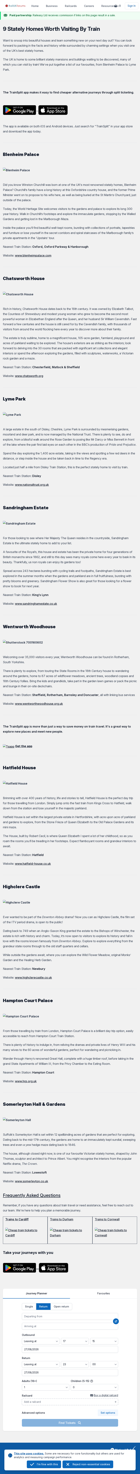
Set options (108, 1412)
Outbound (28, 1334)
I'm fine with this (47, 1464)
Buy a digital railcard (106, 1395)
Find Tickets (67, 1423)
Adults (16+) (29, 1381)
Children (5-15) (80, 1381)
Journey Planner (36, 1293)
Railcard (27, 1395)
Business (52, 5)
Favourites (103, 1293)
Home (35, 5)
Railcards (71, 5)
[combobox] (70, 1316)
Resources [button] (108, 5)
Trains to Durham (61, 1219)
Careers (89, 5)
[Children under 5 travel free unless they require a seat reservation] (91, 1381)
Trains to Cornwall (107, 1219)
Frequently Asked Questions (32, 1195)
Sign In (132, 5)
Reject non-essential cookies (91, 1464)
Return (26, 1358)
